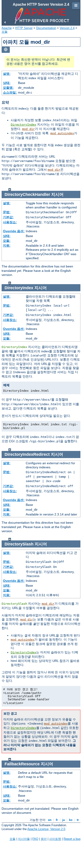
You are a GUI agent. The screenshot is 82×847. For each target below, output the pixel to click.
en (49, 820)
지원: (6, 245)
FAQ (35, 839)
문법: (6, 212)
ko (70, 820)
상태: (6, 83)
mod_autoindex (62, 133)
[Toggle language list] (6, 50)
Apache (7, 28)
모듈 (5, 31)
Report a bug (72, 839)
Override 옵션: (14, 231)
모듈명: (8, 87)
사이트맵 (55, 839)
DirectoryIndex (23, 125)
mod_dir (28, 129)
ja (63, 820)
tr (78, 820)
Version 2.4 (67, 28)
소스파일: (10, 92)
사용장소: (10, 222)
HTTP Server (24, 28)
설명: (6, 74)
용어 (44, 839)
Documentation (46, 28)
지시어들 (24, 839)
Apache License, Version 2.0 (46, 829)
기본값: (8, 217)
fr (57, 820)
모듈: (6, 241)
